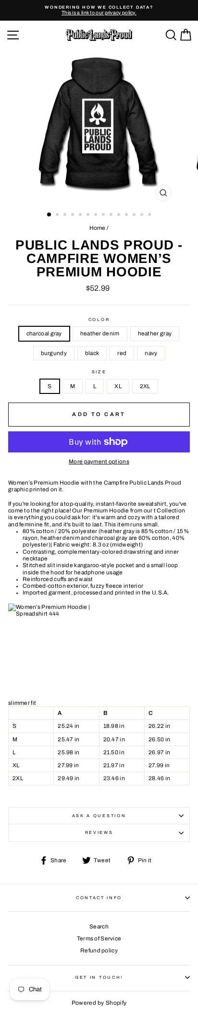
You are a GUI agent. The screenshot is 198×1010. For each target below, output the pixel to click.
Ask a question (99, 815)
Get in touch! (99, 977)
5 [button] (81, 215)
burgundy (54, 353)
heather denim (100, 333)
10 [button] (119, 215)
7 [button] (96, 215)
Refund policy (99, 950)
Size (99, 371)
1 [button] (49, 215)
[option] (99, 10)
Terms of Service (99, 938)
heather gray (155, 333)
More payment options (99, 461)
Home (97, 228)
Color (99, 319)
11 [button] (127, 215)
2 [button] (58, 215)
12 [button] (135, 215)
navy (151, 353)
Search (99, 926)
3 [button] (65, 215)
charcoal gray (44, 333)
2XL (145, 386)
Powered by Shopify (99, 1002)
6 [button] (89, 215)
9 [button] (112, 215)
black (92, 353)
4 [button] (73, 215)
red (121, 353)
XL (118, 386)
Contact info (99, 897)
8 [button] (104, 215)
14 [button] (150, 215)
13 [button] (142, 215)
